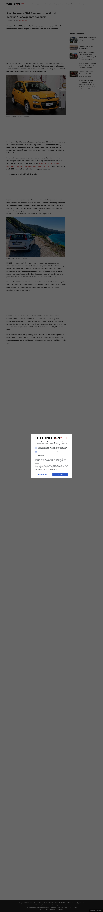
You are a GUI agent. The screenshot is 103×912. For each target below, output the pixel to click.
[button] (51, 455)
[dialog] (51, 456)
